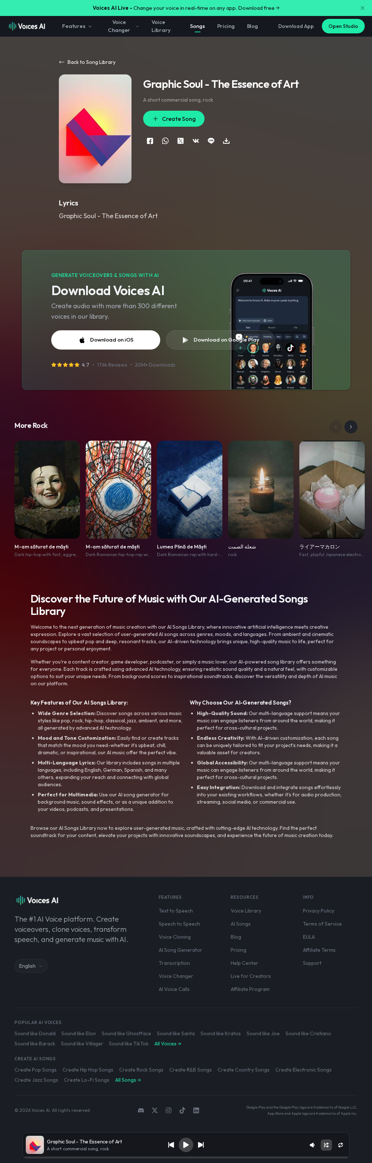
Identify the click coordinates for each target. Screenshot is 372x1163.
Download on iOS (111, 339)
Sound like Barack (35, 1043)
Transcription (174, 963)
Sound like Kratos (221, 1033)
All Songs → (128, 1080)
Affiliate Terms (319, 950)
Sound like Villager (82, 1043)
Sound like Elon (78, 1033)
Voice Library (160, 26)
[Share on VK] (196, 141)
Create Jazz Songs (36, 1080)
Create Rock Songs (141, 1069)
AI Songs (241, 924)
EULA (309, 937)
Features (73, 26)
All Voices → (167, 1043)
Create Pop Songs (36, 1069)
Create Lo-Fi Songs (86, 1080)
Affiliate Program (250, 989)
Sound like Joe (263, 1033)
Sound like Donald (35, 1033)
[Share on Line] (211, 141)
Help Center (244, 963)
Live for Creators (251, 976)
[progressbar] (186, 1157)
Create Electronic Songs (303, 1069)
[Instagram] (168, 1110)
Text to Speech (176, 910)
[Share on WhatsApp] (165, 141)
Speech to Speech (179, 924)
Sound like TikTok (129, 1043)
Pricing (226, 26)
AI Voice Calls (174, 989)
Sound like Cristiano (308, 1033)
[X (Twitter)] (155, 1110)
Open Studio (343, 26)
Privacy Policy (318, 910)
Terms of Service (322, 924)
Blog (252, 26)
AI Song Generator (180, 950)
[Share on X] (180, 141)
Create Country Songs (244, 1069)
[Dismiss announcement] (362, 8)
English (27, 966)
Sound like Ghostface (126, 1033)
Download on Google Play (226, 339)
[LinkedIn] (196, 1110)
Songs (197, 26)
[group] (186, 1157)
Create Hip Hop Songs (87, 1069)
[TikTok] (182, 1110)
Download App (296, 26)
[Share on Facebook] (150, 141)
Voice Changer (119, 26)
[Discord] (141, 1110)
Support (312, 963)
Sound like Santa (176, 1033)
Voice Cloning (175, 937)
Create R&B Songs (190, 1069)
